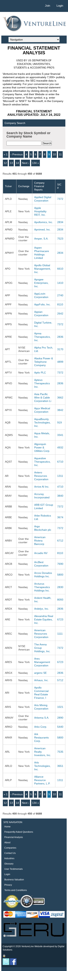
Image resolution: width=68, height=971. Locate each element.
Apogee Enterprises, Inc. (41, 283)
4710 (60, 486)
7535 (60, 751)
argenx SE (40, 672)
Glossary (8, 863)
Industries (9, 858)
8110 (60, 304)
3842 (60, 410)
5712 (60, 680)
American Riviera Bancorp (40, 540)
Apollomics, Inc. (43, 222)
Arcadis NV (40, 553)
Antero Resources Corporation (41, 476)
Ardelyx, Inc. (41, 608)
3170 (60, 349)
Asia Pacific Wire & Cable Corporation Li (42, 397)
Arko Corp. (40, 726)
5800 (60, 574)
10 (54, 154)
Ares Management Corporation (42, 662)
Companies (10, 848)
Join (47, 5)
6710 (60, 461)
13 (11, 162)
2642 (60, 313)
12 (5, 162)
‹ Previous (17, 154)
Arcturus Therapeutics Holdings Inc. (42, 587)
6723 (60, 619)
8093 (60, 599)
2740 (60, 295)
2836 (60, 336)
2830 (60, 587)
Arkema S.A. (41, 717)
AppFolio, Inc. (42, 304)
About (7, 842)
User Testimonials (13, 869)
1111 (60, 633)
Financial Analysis (13, 837)
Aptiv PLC (40, 372)
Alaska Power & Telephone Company (43, 362)
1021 (60, 706)
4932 (60, 447)
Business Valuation (14, 879)
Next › (25, 162)
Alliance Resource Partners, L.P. (42, 780)
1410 (60, 282)
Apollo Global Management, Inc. (42, 269)
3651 (60, 765)
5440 (60, 726)
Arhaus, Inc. (41, 680)
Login (59, 5)
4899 (60, 361)
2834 (60, 222)
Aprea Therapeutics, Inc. (42, 337)
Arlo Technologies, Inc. (42, 766)
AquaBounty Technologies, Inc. (42, 422)
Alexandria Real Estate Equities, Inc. (43, 619)
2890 (60, 717)
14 (17, 162)
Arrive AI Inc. (41, 486)
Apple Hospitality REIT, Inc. (40, 211)
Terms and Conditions (15, 890)
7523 (60, 238)
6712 (60, 540)
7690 (60, 563)
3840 (60, 495)
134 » (35, 162)
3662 (60, 397)
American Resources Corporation (41, 634)
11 (60, 154)
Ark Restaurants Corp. (41, 737)
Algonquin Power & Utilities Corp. (42, 447)
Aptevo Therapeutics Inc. (42, 383)
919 (59, 422)
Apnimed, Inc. (42, 229)
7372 (60, 198)
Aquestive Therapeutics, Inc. (42, 462)
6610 (60, 268)
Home (7, 826)
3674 (60, 517)
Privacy (8, 885)
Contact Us (10, 853)
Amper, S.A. (41, 238)
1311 (60, 475)
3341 (60, 434)
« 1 (6, 154)
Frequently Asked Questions (18, 832)
